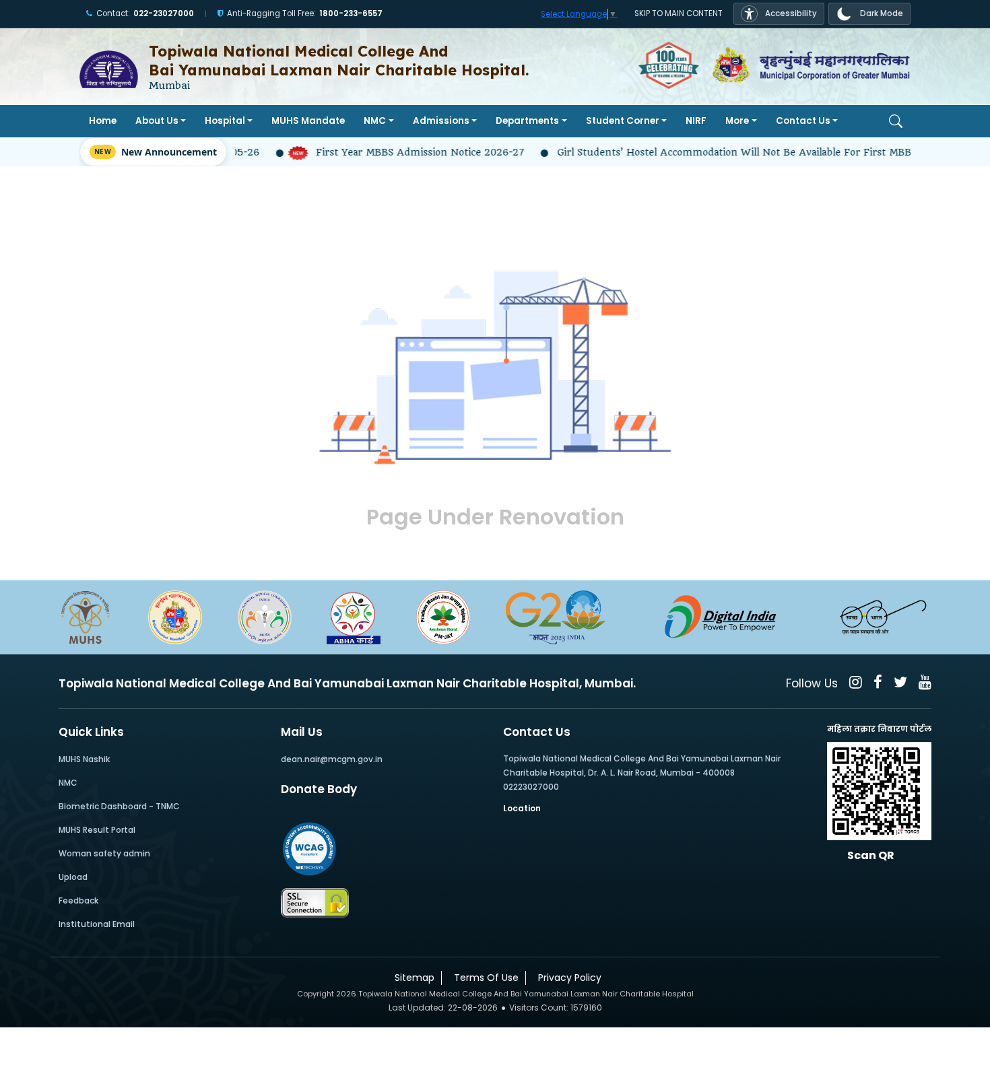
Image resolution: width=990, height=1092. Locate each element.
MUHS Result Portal (97, 829)
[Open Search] (896, 121)
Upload (73, 877)
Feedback (78, 900)
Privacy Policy (567, 977)
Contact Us (803, 120)
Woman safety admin (104, 853)
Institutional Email (97, 924)
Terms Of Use (484, 977)
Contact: (145, 13)
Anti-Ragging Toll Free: (305, 13)
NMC (375, 120)
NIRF (696, 120)
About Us (156, 120)
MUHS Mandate (308, 120)
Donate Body (319, 789)
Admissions (441, 120)
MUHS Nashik (84, 759)
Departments (527, 120)
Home (103, 120)
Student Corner (622, 120)
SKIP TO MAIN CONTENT (678, 13)
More (737, 120)
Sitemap (411, 977)
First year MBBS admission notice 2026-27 (397, 152)
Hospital (225, 120)
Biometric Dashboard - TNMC (119, 806)
